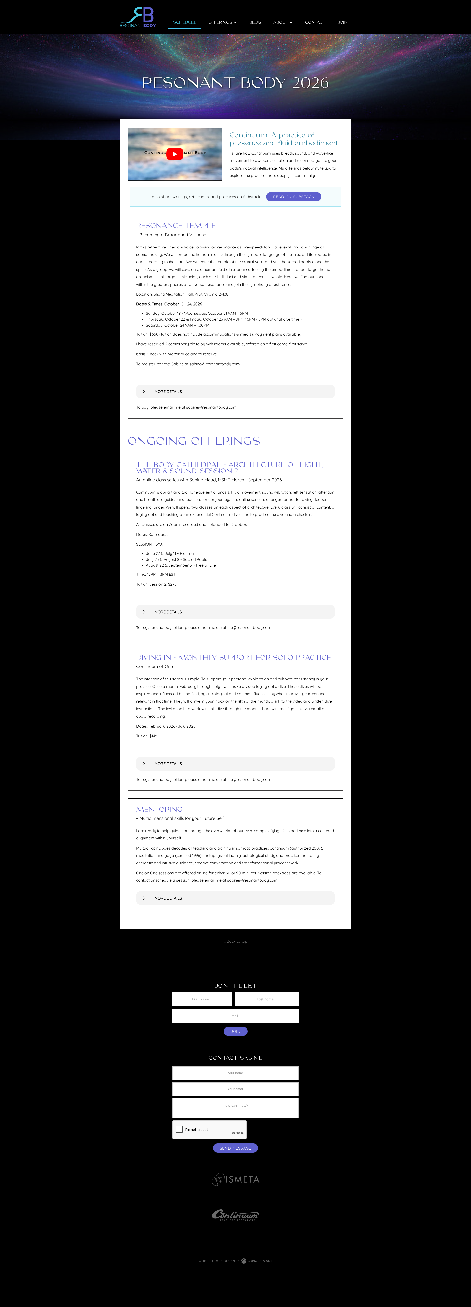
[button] (175, 154)
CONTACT (315, 22)
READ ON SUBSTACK (293, 196)
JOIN (343, 22)
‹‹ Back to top (236, 941)
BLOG (255, 22)
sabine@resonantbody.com (211, 407)
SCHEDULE (184, 22)
